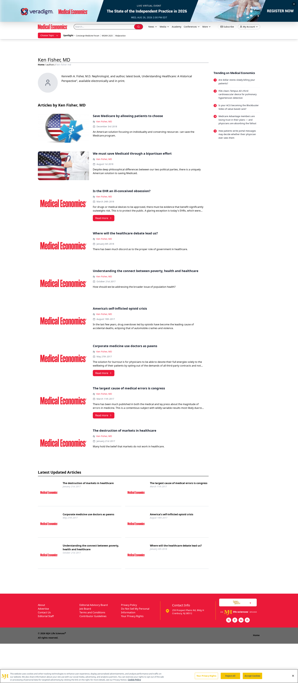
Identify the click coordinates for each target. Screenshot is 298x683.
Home (41, 64)
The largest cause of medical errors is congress (178, 483)
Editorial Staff (46, 616)
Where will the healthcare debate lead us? (176, 545)
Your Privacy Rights (132, 616)
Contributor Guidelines (92, 616)
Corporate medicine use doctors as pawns (88, 514)
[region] (149, 676)
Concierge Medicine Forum (87, 35)
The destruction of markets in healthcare (88, 483)
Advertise (43, 608)
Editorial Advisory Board (93, 605)
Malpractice (120, 35)
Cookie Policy (134, 679)
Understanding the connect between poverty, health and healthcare (91, 547)
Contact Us (44, 612)
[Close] (293, 675)
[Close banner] (294, 4)
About (41, 605)
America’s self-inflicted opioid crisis (171, 514)
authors (50, 64)
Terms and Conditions (92, 612)
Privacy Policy (129, 605)
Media (163, 26)
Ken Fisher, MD (104, 121)
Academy (176, 26)
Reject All (230, 675)
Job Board (85, 608)
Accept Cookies (252, 675)
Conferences (190, 26)
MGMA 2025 (107, 35)
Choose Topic (47, 35)
